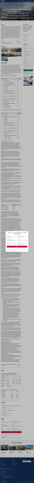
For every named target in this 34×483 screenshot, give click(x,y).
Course (19, 238)
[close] (27, 232)
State (8, 242)
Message (19, 242)
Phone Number (9, 238)
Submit (17, 246)
